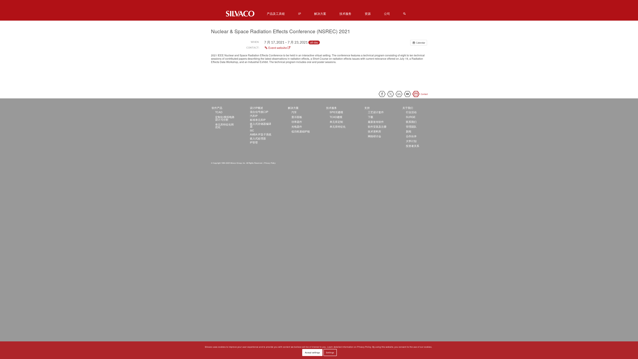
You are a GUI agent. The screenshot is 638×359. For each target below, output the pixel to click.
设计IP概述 (256, 108)
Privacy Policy (270, 163)
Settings (330, 352)
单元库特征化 (338, 126)
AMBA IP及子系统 (260, 134)
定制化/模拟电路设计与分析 (224, 118)
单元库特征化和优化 (224, 125)
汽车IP (254, 116)
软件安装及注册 (377, 126)
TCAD (218, 112)
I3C (252, 130)
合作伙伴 (411, 136)
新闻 (408, 131)
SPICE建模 (336, 112)
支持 (367, 108)
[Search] (404, 13)
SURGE (411, 117)
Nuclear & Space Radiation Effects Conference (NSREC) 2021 (280, 31)
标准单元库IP (258, 120)
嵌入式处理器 (258, 138)
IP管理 (254, 142)
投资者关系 (412, 146)
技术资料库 (374, 131)
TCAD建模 (336, 117)
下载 (370, 117)
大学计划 (411, 141)
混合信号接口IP (259, 112)
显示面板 (296, 117)
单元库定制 (336, 122)
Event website (277, 48)
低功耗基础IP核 (300, 131)
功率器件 (296, 122)
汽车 (294, 112)
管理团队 (411, 126)
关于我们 (407, 108)
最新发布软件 (376, 122)
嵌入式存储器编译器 (260, 125)
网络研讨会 (374, 136)
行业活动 (411, 112)
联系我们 (411, 122)
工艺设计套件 (376, 112)
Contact (416, 94)
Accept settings (312, 352)
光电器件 (296, 126)
